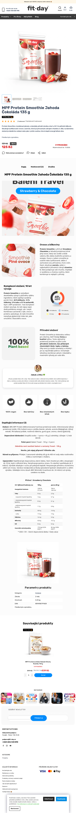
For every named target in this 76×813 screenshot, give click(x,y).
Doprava (4, 786)
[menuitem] (6, 16)
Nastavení (15, 808)
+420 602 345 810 (10, 742)
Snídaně (38, 593)
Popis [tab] (23, 167)
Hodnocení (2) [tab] (37, 167)
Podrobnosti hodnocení (34, 121)
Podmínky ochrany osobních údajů (12, 778)
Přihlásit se (39, 718)
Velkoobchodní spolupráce (10, 789)
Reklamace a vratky (8, 773)
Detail (43, 675)
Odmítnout (48, 799)
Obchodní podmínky (8, 775)
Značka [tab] (51, 167)
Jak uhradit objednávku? (9, 783)
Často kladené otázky (8, 781)
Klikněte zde (49, 450)
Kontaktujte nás (65, 16)
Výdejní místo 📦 (7, 791)
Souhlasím (61, 799)
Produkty (5, 758)
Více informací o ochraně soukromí (28, 804)
